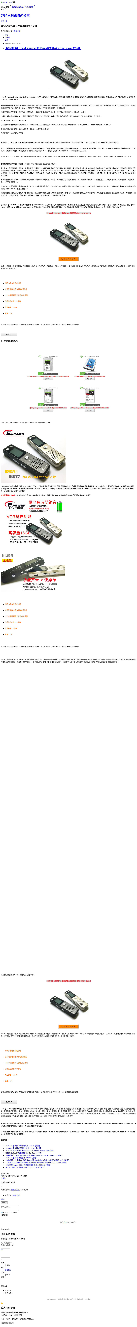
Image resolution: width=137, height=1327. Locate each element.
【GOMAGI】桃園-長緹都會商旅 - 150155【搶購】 (23, 1146)
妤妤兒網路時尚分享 (15, 15)
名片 (6, 40)
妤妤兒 (3, 1178)
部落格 (7, 37)
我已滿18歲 (5, 1323)
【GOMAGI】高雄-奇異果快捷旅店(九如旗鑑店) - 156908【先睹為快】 (29, 1150)
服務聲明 (87, 1299)
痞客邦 (13, 1190)
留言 (18, 1190)
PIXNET (53, 1299)
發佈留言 (4, 1215)
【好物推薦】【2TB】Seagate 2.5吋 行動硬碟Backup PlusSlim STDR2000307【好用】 (34, 1155)
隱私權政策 (80, 1299)
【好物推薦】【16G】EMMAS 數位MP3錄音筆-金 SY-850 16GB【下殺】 (43, 48)
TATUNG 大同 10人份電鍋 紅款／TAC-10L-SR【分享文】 (25, 1167)
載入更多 (4, 1203)
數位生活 (17, 31)
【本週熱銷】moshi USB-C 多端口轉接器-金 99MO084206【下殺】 (28, 1165)
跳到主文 (4, 21)
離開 (11, 1323)
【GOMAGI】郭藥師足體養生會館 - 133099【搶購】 (23, 1148)
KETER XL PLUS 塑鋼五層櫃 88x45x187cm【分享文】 (24, 1153)
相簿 (6, 35)
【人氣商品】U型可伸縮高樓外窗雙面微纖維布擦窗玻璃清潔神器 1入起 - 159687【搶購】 (36, 1162)
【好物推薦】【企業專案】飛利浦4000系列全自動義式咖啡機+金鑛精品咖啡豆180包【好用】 (37, 1160)
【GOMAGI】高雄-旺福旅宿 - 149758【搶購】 (21, 1158)
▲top (2, 1199)
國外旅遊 (16, 1195)
